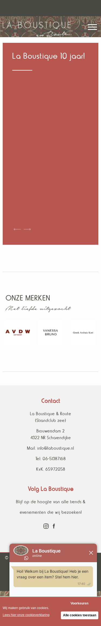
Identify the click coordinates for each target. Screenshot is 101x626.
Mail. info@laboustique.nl (50, 448)
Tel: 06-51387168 (50, 458)
